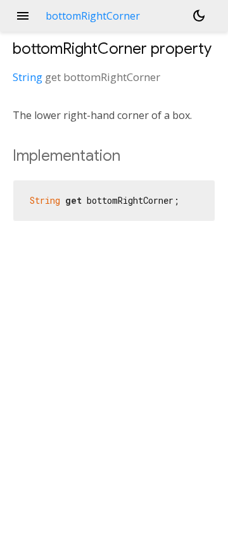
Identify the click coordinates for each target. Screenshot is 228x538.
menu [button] (22, 15)
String (27, 77)
